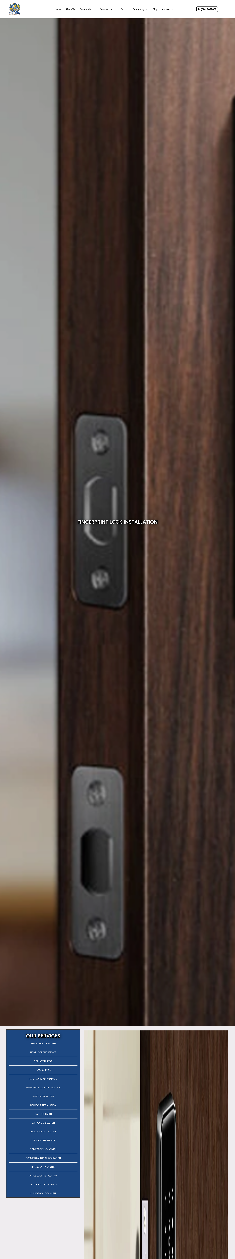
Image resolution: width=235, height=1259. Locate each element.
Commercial (106, 9)
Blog (155, 9)
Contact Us (167, 9)
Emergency (138, 9)
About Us (70, 9)
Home (58, 9)
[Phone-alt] (230, 381)
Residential (86, 9)
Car (122, 9)
